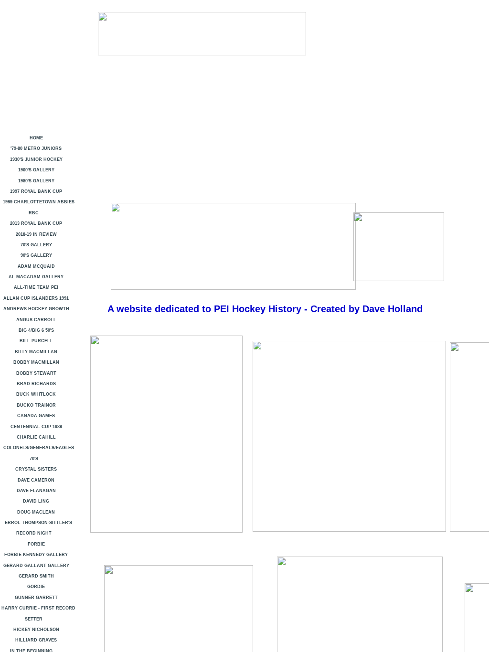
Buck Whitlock (36, 394)
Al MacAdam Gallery (36, 276)
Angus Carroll (36, 319)
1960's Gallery (36, 170)
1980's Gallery (36, 181)
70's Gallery (36, 244)
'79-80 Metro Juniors (36, 148)
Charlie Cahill (36, 437)
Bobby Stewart (36, 373)
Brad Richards (36, 383)
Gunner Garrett (36, 597)
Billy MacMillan (36, 351)
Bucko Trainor (36, 405)
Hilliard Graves (36, 640)
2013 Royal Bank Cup (36, 223)
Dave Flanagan (36, 490)
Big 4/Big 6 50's (36, 330)
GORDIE (36, 586)
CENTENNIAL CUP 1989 (36, 426)
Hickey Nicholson (36, 629)
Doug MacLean (36, 512)
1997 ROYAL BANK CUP (36, 191)
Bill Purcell (36, 340)
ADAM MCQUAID (36, 266)
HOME (36, 138)
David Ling (36, 501)
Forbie (36, 544)
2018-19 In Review (36, 234)
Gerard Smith (36, 576)
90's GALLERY (36, 255)
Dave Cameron (36, 480)
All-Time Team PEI (36, 287)
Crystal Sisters (36, 469)
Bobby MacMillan (36, 362)
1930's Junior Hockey (36, 159)
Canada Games (36, 415)
